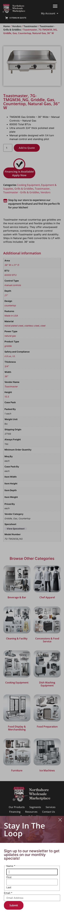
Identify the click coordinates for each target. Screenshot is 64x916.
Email (8, 893)
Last (8, 887)
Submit (13, 905)
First (8, 877)
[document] (32, 458)
